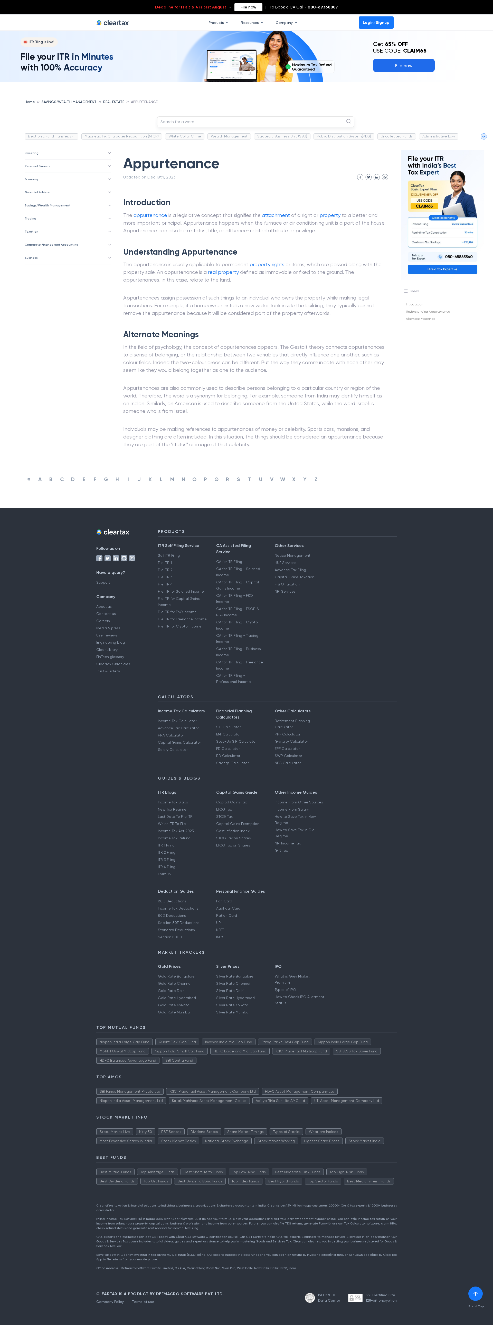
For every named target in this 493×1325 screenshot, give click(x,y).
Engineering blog (110, 642)
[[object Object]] (475, 1294)
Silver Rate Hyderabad (235, 998)
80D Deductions (172, 915)
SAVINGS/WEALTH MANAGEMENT (69, 102)
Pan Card (224, 901)
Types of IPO (285, 990)
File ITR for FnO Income (177, 612)
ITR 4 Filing (166, 867)
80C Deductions (172, 901)
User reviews (107, 635)
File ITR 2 (165, 570)
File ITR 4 (165, 584)
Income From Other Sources (299, 802)
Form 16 (164, 874)
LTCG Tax (224, 809)
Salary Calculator (172, 750)
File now (248, 7)
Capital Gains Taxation (294, 577)
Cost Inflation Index (233, 831)
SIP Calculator (228, 727)
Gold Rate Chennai (174, 983)
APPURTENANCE (144, 102)
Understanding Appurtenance (428, 311)
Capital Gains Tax (231, 802)
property (330, 215)
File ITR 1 (165, 563)
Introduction (414, 304)
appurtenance (150, 215)
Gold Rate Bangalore (176, 976)
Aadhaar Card (228, 908)
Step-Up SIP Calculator (236, 741)
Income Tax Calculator (177, 721)
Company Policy (110, 1302)
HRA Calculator (171, 735)
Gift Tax (281, 850)
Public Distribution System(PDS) (344, 136)
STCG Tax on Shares (233, 838)
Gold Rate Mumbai (174, 1012)
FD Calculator (228, 748)
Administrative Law (438, 136)
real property (223, 272)
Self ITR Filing (169, 555)
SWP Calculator (288, 756)
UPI (219, 923)
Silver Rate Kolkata (232, 1005)
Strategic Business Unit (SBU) (282, 136)
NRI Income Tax (288, 843)
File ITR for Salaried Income (181, 591)
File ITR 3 (165, 577)
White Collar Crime (184, 136)
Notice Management (292, 555)
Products (216, 23)
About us (104, 606)
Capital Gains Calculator (179, 742)
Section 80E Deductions (179, 923)
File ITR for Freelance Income (182, 619)
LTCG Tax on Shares (233, 845)
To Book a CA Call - (303, 7)
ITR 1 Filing (166, 845)
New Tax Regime (172, 809)
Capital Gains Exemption (237, 824)
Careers (103, 621)
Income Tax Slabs (173, 802)
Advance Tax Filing (290, 570)
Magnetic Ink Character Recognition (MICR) (122, 136)
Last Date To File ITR (175, 816)
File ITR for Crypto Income (180, 626)
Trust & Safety (108, 671)
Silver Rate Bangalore (234, 976)
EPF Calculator (287, 748)
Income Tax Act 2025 (176, 831)
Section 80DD (170, 937)
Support (103, 582)
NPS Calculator (288, 763)
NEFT (220, 930)
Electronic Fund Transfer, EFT (51, 136)
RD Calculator (228, 756)
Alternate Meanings (420, 319)
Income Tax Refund (174, 838)
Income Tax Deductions (178, 908)
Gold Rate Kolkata (173, 1005)
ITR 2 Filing (166, 852)
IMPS (220, 937)
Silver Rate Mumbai (232, 1012)
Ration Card (226, 915)
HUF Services (286, 563)
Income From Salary (292, 809)
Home (30, 102)
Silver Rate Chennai (233, 983)
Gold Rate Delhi (171, 991)
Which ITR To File (172, 824)
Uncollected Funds (397, 136)
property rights (267, 264)
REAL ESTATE (113, 102)
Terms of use (143, 1302)
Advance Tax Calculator (178, 728)
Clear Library (107, 649)
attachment (276, 215)
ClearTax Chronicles (113, 664)
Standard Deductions (176, 930)
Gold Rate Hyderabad (177, 998)
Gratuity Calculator (291, 741)
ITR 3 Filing (166, 860)
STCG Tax (224, 816)
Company (284, 23)
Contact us (106, 614)
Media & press (108, 628)
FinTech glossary (110, 657)
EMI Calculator (228, 734)
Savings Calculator (232, 763)
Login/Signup (376, 22)
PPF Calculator (287, 734)
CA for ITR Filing (229, 562)
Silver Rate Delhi (230, 991)
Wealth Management (229, 136)
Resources (250, 23)
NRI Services (285, 591)
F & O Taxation (287, 584)
